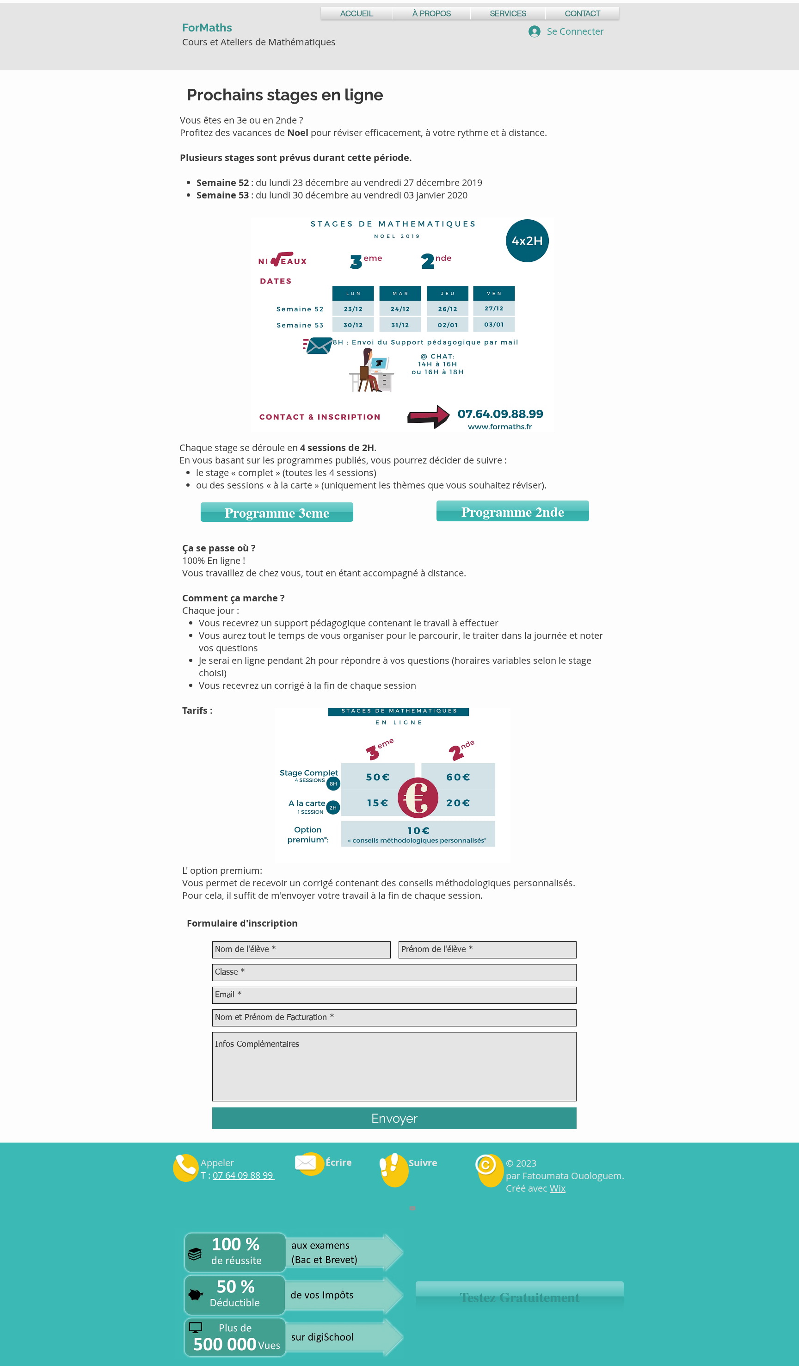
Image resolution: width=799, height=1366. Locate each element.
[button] (520, 1296)
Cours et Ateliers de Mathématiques (260, 42)
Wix (557, 1188)
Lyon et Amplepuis (377, 42)
